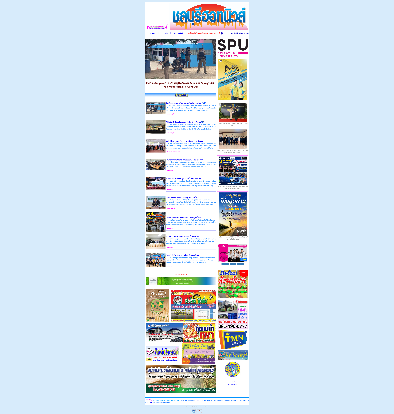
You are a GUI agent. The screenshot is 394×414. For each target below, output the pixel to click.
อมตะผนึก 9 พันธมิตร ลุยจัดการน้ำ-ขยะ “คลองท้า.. (184, 179)
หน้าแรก (152, 33)
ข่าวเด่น (165, 33)
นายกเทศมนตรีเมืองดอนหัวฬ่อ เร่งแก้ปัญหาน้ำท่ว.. (184, 218)
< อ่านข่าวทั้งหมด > (181, 274)
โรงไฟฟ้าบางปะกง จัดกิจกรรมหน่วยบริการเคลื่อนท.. (184, 141)
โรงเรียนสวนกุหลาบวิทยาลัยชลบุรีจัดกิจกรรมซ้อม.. (184, 103)
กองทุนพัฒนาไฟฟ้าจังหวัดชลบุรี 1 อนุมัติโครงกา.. (183, 197)
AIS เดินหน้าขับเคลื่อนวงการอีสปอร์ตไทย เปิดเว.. (183, 122)
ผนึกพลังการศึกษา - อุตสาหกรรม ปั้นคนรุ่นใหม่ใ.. (183, 236)
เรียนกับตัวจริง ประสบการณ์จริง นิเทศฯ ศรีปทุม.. (183, 255)
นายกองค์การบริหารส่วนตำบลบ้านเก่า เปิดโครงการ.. (185, 160)
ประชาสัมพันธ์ (178, 33)
